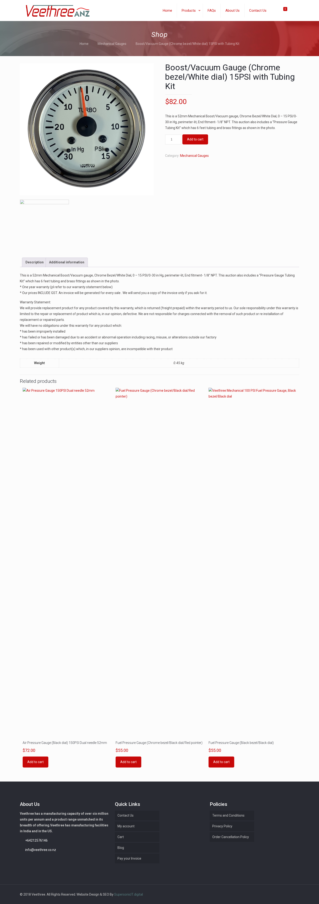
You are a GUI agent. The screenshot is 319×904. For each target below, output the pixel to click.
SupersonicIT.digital (128, 894)
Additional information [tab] (66, 262)
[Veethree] (58, 10)
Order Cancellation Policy (230, 837)
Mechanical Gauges (112, 44)
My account (126, 826)
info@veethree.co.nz (40, 850)
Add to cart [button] (35, 762)
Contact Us (125, 815)
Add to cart (195, 139)
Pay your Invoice (129, 858)
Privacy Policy (222, 826)
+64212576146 (36, 840)
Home (84, 44)
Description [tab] (34, 262)
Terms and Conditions (228, 815)
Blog (120, 848)
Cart (120, 837)
